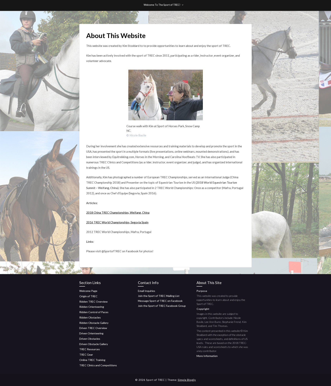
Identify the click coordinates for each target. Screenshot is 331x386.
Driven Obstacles (89, 338)
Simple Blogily (187, 379)
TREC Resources (89, 349)
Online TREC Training (92, 360)
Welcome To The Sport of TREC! (162, 4)
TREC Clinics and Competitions (98, 365)
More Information (207, 355)
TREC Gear (86, 354)
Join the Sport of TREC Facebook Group (162, 305)
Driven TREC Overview (93, 328)
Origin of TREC (88, 296)
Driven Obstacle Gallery (93, 344)
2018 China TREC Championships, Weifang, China (117, 212)
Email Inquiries (146, 290)
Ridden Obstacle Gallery (93, 322)
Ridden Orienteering (91, 306)
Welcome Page (88, 290)
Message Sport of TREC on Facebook (160, 300)
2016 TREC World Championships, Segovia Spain (117, 222)
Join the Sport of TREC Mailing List (158, 295)
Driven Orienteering (91, 333)
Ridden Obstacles (90, 317)
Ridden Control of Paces (93, 312)
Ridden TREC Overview (93, 301)
